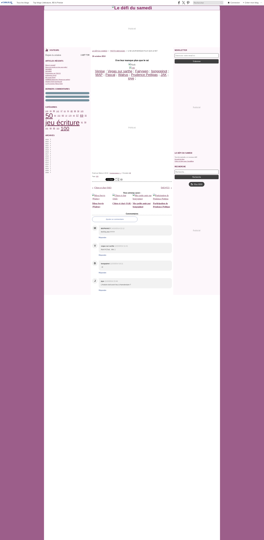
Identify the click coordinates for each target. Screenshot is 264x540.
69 (81, 115)
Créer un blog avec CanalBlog (184, 161)
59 (85, 122)
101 (46, 128)
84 (55, 116)
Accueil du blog (179, 159)
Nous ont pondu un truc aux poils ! (56, 67)
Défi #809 (48, 69)
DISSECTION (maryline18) (53, 81)
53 (68, 111)
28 (51, 111)
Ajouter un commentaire (115, 219)
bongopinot (159, 71)
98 (75, 111)
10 (66, 116)
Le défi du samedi (99, 51)
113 (58, 128)
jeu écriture (62, 122)
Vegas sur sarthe (120, 71)
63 (65, 111)
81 (82, 122)
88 (54, 111)
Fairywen (141, 71)
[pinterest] (188, 2)
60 (63, 116)
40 (71, 111)
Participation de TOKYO (53, 73)
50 (49, 115)
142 (57, 111)
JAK (164, 75)
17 (61, 111)
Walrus (123, 75)
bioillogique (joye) (50, 75)
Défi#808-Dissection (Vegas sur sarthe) (57, 79)
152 (58, 116)
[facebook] (179, 2)
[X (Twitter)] (183, 2)
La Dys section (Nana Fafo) (54, 83)
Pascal (110, 75)
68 (51, 128)
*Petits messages (117, 51)
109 (46, 111)
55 (86, 116)
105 (82, 111)
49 (74, 116)
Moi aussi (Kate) (50, 77)
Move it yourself (50, 65)
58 (78, 111)
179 (70, 116)
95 (54, 128)
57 (77, 116)
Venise (100, 71)
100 (65, 128)
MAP (99, 75)
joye (131, 78)
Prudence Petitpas (144, 75)
